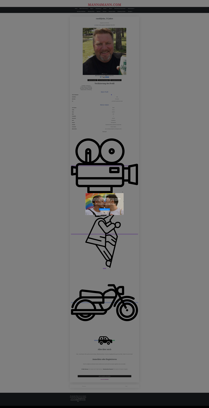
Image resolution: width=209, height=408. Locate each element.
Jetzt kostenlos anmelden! (104, 209)
